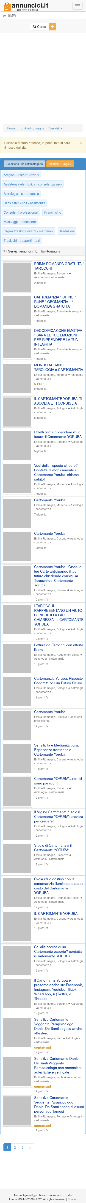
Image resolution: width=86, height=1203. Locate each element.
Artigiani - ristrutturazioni (21, 174)
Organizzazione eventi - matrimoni (28, 231)
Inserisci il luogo (59, 164)
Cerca (41, 26)
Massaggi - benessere (20, 221)
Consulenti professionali (21, 212)
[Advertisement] (43, 79)
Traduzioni (67, 231)
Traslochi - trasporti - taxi (22, 240)
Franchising (52, 212)
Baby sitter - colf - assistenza (24, 203)
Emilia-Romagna (32, 128)
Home (11, 128)
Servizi (54, 128)
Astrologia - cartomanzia (21, 193)
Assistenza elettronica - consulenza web (33, 184)
